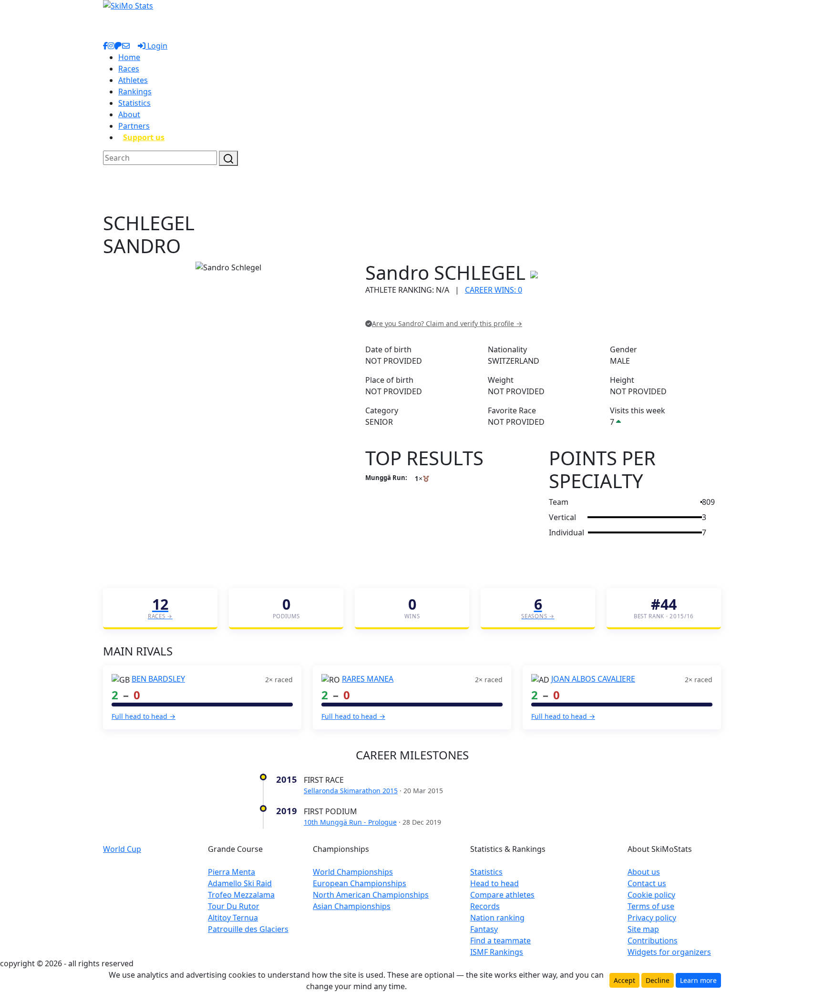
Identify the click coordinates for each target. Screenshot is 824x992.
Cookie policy (651, 895)
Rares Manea (367, 679)
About (129, 114)
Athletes (133, 80)
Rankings (135, 91)
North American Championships (371, 895)
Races (128, 68)
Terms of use (651, 906)
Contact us (647, 883)
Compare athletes (502, 895)
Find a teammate (500, 940)
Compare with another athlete (419, 310)
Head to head (494, 883)
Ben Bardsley (158, 679)
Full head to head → (143, 716)
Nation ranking (497, 917)
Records (485, 906)
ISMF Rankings (496, 952)
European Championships (359, 883)
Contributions (653, 940)
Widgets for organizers (669, 952)
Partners (134, 126)
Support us (144, 137)
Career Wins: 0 (493, 290)
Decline (658, 980)
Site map (643, 929)
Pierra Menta (231, 872)
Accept (624, 980)
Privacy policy (652, 917)
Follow (485, 310)
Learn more (698, 980)
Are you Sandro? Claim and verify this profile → (447, 323)
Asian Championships (352, 906)
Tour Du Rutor (233, 906)
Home (129, 57)
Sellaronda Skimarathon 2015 (351, 790)
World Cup (122, 849)
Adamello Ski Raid (240, 883)
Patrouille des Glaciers (248, 929)
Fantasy (484, 929)
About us (644, 872)
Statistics (134, 103)
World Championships (353, 872)
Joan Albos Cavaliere (593, 679)
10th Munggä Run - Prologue (350, 822)
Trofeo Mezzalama (241, 895)
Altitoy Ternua (233, 917)
